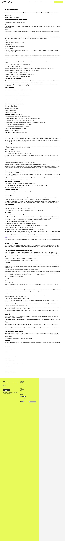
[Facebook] (25, 396)
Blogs (20, 391)
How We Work (22, 389)
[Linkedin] (23, 396)
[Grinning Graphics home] (8, 2)
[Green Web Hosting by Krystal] (22, 401)
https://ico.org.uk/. (8, 237)
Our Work (21, 390)
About (21, 388)
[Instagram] (20, 396)
